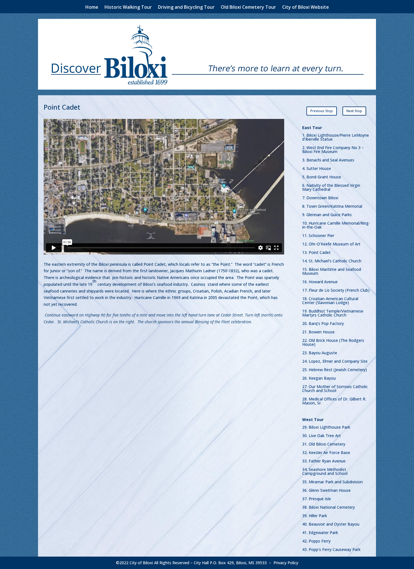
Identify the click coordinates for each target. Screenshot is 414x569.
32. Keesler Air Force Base (326, 453)
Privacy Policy (285, 562)
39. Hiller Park (314, 516)
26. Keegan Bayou (319, 378)
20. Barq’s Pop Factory (323, 324)
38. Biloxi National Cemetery (328, 507)
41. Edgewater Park (320, 533)
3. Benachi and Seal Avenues (328, 160)
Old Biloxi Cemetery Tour (248, 7)
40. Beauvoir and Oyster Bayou (330, 524)
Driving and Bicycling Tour (186, 7)
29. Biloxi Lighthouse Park (326, 427)
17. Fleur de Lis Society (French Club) (336, 290)
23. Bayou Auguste (319, 353)
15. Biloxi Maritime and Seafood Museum (331, 271)
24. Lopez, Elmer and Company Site (335, 361)
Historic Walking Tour (128, 7)
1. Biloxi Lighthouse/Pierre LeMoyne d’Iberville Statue (335, 137)
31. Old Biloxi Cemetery (323, 444)
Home (91, 7)
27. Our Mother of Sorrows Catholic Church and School (335, 389)
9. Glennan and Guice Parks (327, 215)
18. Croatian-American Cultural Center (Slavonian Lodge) (330, 301)
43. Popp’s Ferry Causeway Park (331, 550)
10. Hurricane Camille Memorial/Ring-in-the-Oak (336, 225)
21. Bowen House (318, 332)
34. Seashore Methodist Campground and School (325, 472)
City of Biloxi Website (305, 7)
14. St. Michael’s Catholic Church (331, 261)
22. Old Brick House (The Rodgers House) (333, 342)
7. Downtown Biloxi (320, 198)
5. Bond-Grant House (321, 177)
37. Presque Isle (316, 499)
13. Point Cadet (316, 253)
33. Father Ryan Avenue (324, 461)
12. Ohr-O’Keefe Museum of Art (331, 244)
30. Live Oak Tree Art (321, 436)
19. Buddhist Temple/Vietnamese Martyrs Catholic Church (332, 313)
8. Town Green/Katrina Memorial (332, 206)
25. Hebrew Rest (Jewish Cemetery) (334, 370)
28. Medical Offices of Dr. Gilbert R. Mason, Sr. (334, 401)
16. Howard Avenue (320, 282)
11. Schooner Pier (318, 236)
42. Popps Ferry (316, 541)
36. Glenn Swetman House (326, 490)
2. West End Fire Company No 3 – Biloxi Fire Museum (333, 150)
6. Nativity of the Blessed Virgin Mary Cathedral (331, 187)
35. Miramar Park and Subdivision (332, 482)
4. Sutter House (316, 169)
